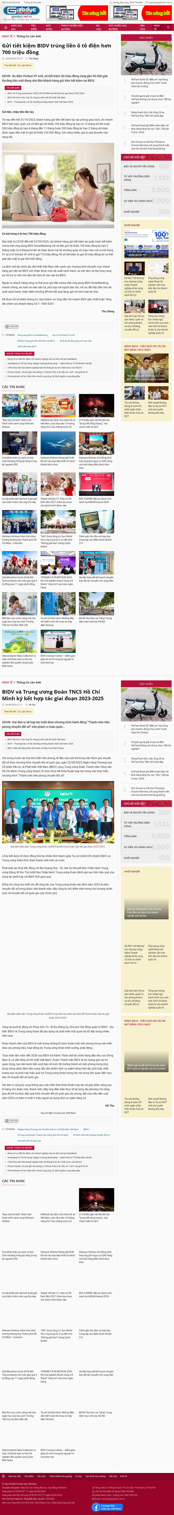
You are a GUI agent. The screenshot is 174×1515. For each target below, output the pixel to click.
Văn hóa (142, 27)
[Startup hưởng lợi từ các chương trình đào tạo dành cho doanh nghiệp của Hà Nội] (146, 243)
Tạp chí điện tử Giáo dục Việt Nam (58, 1058)
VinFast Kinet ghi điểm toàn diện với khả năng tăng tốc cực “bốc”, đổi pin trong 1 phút (150, 129)
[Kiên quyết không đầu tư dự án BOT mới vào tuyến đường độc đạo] (158, 393)
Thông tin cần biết (28, 36)
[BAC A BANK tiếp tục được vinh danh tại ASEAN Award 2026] (96, 484)
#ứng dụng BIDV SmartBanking (32, 335)
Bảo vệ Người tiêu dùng (139, 166)
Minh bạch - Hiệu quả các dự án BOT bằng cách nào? (145, 348)
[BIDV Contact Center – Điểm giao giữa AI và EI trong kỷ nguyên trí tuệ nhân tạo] (58, 641)
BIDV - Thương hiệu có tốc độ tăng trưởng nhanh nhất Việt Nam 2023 (40, 102)
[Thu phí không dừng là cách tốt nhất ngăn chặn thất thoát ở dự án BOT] (134, 393)
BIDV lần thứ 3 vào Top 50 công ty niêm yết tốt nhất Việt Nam (36, 97)
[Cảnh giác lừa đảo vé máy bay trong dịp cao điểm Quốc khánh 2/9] (96, 521)
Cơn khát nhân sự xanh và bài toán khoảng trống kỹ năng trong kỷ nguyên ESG (19, 461)
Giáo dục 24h (16, 27)
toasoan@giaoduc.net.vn (160, 2)
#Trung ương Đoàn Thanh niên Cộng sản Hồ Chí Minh (43, 1080)
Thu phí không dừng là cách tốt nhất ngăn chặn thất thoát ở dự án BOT (134, 409)
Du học (98, 27)
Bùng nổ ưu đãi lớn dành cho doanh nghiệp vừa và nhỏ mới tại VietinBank (42, 359)
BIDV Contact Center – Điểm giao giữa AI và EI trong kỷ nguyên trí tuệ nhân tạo (58, 659)
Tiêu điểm (34, 27)
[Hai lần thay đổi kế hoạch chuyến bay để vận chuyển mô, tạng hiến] (96, 562)
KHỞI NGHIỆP (132, 211)
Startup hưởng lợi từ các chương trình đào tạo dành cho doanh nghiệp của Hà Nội (144, 251)
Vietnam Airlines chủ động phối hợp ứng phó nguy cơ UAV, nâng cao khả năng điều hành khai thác (95, 462)
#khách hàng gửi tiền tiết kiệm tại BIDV (36, 341)
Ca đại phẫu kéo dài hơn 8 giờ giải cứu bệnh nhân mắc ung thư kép (19, 500)
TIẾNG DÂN (130, 190)
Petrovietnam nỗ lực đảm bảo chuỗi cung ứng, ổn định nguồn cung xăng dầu (43, 376)
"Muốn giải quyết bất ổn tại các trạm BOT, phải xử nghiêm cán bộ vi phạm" (146, 378)
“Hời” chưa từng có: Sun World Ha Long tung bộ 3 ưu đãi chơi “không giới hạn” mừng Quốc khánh (56, 541)
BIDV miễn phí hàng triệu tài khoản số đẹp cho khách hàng (35, 748)
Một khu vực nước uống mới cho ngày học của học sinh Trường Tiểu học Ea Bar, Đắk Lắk (19, 622)
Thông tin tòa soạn (32, 2)
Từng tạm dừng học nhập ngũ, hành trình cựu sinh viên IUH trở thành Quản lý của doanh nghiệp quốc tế (158, 325)
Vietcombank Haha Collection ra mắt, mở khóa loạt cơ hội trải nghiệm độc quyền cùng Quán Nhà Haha (19, 661)
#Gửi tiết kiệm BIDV (27, 346)
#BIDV (86, 1075)
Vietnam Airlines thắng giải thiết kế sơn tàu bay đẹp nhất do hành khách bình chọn (58, 461)
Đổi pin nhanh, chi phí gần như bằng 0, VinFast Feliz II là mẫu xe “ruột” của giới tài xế (47, 372)
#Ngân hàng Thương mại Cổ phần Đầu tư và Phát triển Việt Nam (48, 1075)
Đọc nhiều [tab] (146, 37)
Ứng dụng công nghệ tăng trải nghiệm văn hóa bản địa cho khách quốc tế (157, 285)
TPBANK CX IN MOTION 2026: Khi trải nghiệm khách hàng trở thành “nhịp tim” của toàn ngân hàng (57, 582)
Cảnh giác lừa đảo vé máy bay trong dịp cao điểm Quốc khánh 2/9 (95, 540)
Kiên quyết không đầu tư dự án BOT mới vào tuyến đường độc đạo (157, 407)
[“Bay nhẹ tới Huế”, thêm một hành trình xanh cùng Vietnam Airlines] (19, 405)
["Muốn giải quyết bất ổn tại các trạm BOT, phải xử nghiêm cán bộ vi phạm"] (146, 368)
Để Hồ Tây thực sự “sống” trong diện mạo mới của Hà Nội (95, 620)
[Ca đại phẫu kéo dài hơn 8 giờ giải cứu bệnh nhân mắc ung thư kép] (19, 484)
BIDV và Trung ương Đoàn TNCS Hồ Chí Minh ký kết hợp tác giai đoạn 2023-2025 (45, 93)
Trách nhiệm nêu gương (72, 27)
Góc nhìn (49, 27)
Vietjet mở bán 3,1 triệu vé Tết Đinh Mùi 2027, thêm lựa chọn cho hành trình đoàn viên (56, 502)
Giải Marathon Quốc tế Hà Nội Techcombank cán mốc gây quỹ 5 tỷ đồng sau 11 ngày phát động (19, 581)
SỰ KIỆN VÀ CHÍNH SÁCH (138, 201)
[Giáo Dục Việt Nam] (21, 13)
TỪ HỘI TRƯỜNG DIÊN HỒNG (137, 178)
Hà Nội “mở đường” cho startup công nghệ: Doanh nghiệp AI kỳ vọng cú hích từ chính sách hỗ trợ (134, 287)
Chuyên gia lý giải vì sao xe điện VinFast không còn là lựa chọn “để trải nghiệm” (151, 99)
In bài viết (14, 326)
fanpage (107, 1453)
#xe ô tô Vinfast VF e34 (63, 335)
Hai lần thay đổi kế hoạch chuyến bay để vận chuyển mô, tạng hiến (96, 579)
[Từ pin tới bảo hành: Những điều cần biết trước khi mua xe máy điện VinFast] (58, 603)
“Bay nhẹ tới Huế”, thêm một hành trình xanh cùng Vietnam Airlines (18, 423)
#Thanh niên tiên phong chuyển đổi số (91, 1080)
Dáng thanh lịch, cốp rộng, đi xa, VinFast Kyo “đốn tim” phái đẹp (147, 114)
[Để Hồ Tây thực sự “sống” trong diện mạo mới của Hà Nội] (96, 603)
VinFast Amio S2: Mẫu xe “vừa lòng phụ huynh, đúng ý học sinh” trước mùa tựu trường (149, 83)
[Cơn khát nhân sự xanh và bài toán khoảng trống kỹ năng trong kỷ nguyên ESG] (19, 443)
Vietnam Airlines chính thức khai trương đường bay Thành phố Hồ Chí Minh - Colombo (19, 540)
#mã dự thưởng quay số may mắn (76, 341)
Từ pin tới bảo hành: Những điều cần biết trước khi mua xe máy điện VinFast (57, 622)
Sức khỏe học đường (118, 27)
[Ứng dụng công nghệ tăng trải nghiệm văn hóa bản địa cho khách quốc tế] (158, 268)
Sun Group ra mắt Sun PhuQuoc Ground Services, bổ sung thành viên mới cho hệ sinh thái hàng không (150, 145)
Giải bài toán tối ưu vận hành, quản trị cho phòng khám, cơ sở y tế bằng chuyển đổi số (134, 323)
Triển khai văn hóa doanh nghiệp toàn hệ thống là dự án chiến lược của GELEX (44, 367)
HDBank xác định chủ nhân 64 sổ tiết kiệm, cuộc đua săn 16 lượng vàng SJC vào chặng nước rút (58, 423)
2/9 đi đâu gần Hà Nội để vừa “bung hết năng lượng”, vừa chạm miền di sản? (94, 423)
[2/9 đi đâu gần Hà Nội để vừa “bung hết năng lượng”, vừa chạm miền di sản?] (96, 405)
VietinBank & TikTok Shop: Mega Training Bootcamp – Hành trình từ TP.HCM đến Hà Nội (49, 363)
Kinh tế (157, 27)
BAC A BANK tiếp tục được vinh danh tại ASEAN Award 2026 (95, 500)
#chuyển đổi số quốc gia (29, 1086)
